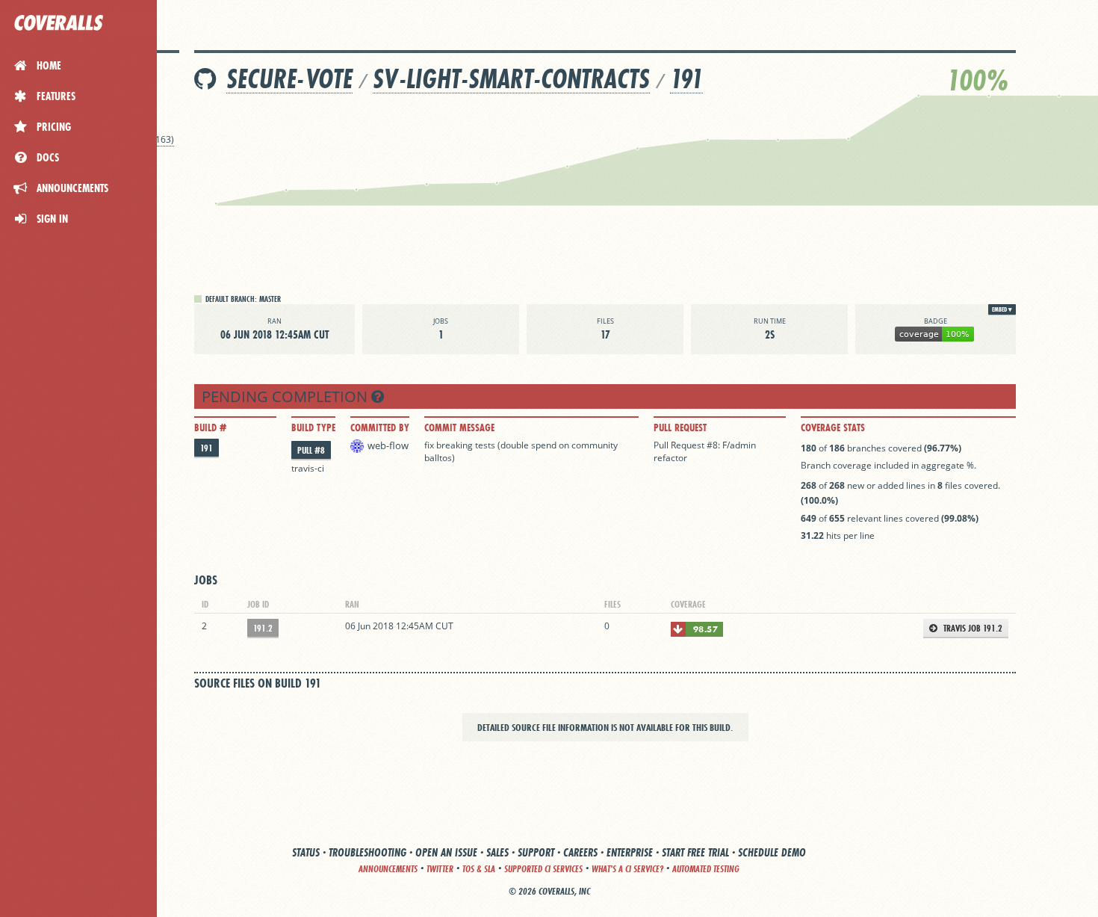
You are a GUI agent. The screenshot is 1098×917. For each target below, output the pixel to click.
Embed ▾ (1002, 309)
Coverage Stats (833, 427)
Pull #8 (311, 450)
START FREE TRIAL (695, 852)
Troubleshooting (367, 852)
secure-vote (289, 78)
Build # (210, 427)
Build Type (313, 427)
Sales (497, 852)
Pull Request (680, 427)
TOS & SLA (478, 868)
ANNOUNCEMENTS (388, 868)
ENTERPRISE (630, 852)
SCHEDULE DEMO (772, 852)
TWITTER (440, 868)
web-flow (388, 445)
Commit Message (459, 427)
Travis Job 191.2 (971, 628)
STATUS (306, 852)
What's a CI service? (627, 868)
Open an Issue (446, 852)
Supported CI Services (543, 868)
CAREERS (580, 852)
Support (536, 852)
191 (686, 78)
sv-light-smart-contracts (511, 78)
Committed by (379, 427)
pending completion (286, 396)
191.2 (263, 628)
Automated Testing (705, 868)
